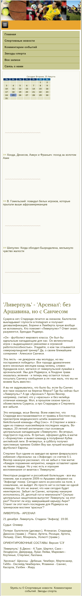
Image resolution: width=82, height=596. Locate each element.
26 (20, 95)
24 (6, 95)
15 (40, 89)
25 (13, 95)
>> (5, 154)
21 (33, 92)
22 (40, 92)
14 (33, 89)
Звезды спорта (15, 53)
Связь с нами (14, 66)
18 (13, 92)
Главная (10, 34)
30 (47, 95)
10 (6, 89)
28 (33, 95)
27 (27, 95)
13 (27, 89)
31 (6, 98)
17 (6, 92)
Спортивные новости (20, 40)
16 (47, 89)
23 (47, 92)
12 (20, 89)
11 (13, 89)
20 (27, 92)
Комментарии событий (21, 47)
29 (40, 95)
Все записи (12, 59)
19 (20, 92)
